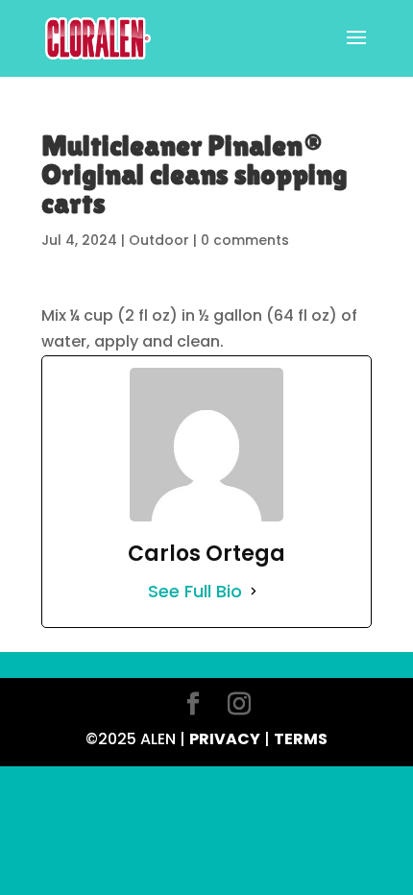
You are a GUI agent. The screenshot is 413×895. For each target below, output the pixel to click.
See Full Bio (195, 591)
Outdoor (159, 240)
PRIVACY (224, 739)
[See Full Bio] (253, 591)
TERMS (301, 739)
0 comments (245, 240)
